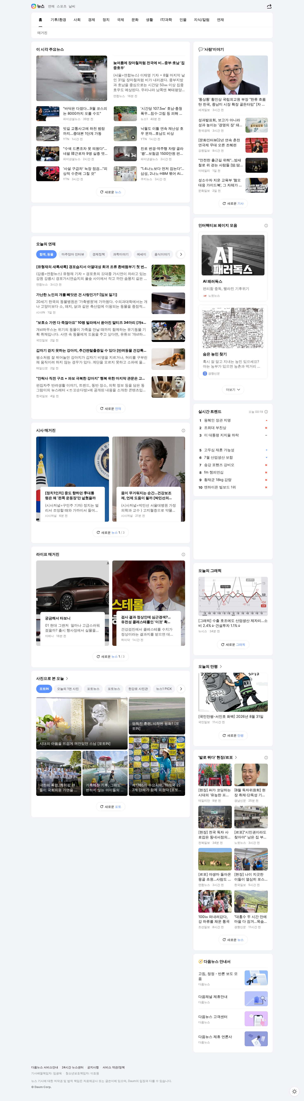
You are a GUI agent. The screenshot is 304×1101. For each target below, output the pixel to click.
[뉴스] (40, 6)
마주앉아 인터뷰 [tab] (73, 254)
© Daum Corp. (41, 1087)
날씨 (72, 6)
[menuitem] (40, 19)
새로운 (113, 192)
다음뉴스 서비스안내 (44, 1067)
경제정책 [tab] (98, 254)
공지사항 (93, 1067)
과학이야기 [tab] (121, 254)
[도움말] (183, 430)
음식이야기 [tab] (162, 254)
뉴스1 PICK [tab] (164, 689)
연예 (51, 6)
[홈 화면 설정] (294, 1091)
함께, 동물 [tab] (46, 254)
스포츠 (62, 6)
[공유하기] (269, 6)
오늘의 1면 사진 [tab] (68, 689)
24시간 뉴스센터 (73, 1067)
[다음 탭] (181, 254)
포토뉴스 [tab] (93, 689)
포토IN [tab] (44, 689)
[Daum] (34, 6)
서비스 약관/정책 (114, 1067)
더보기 (230, 390)
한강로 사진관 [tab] (138, 689)
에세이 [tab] (141, 254)
